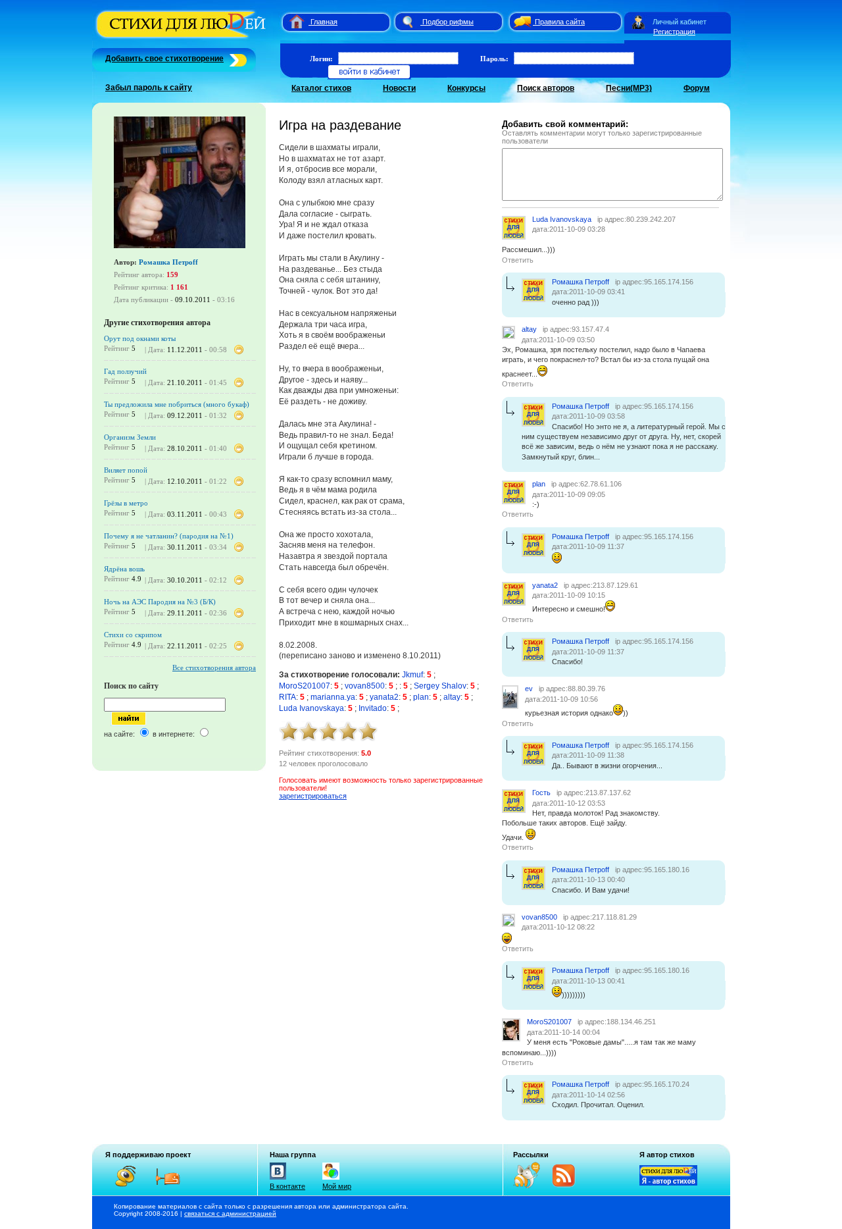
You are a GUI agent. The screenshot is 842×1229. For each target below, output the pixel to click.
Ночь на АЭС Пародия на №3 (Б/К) (160, 602)
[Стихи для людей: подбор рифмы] (407, 22)
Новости (399, 88)
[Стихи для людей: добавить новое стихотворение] (236, 58)
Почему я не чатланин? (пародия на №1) (169, 536)
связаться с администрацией (230, 1213)
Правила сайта (560, 22)
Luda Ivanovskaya (311, 708)
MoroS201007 (304, 686)
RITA (287, 697)
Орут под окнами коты (140, 338)
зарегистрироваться (313, 796)
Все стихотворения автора (214, 667)
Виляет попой (125, 470)
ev (529, 689)
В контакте (287, 1186)
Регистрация (674, 32)
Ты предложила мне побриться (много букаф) (176, 404)
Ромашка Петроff (168, 262)
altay (451, 697)
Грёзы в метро (126, 503)
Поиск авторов (545, 88)
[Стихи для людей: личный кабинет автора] (638, 22)
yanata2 (384, 697)
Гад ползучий (125, 371)
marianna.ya (332, 697)
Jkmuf (412, 674)
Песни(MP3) (629, 88)
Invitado (373, 708)
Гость (541, 793)
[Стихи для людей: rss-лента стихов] (531, 1185)
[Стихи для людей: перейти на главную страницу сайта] (291, 22)
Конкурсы (466, 88)
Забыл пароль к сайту (148, 87)
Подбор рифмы (448, 22)
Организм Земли (130, 437)
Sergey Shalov (440, 686)
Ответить (517, 260)
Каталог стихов (321, 88)
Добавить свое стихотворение (164, 58)
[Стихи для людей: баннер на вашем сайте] (668, 1183)
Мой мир (336, 1186)
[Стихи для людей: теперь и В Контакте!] (278, 1180)
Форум (696, 88)
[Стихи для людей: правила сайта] (520, 22)
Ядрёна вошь (124, 569)
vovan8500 (365, 686)
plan (421, 697)
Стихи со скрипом (133, 635)
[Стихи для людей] (182, 38)
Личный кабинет (679, 22)
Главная (323, 22)
